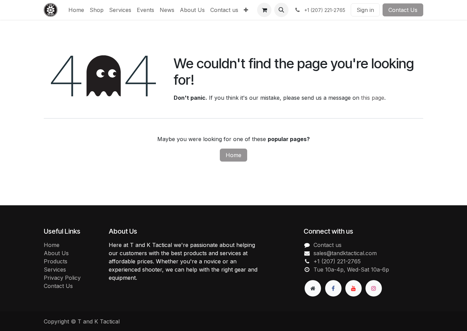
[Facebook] (333, 288)
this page (372, 97)
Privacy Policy (62, 277)
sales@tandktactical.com (345, 253)
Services (55, 269)
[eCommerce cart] (264, 10)
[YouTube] (353, 288)
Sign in (365, 9)
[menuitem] (76, 10)
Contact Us (402, 9)
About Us (56, 253)
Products (55, 261)
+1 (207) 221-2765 (337, 261)
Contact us (327, 245)
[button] (281, 10)
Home (233, 155)
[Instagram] (373, 288)
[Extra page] (313, 288)
